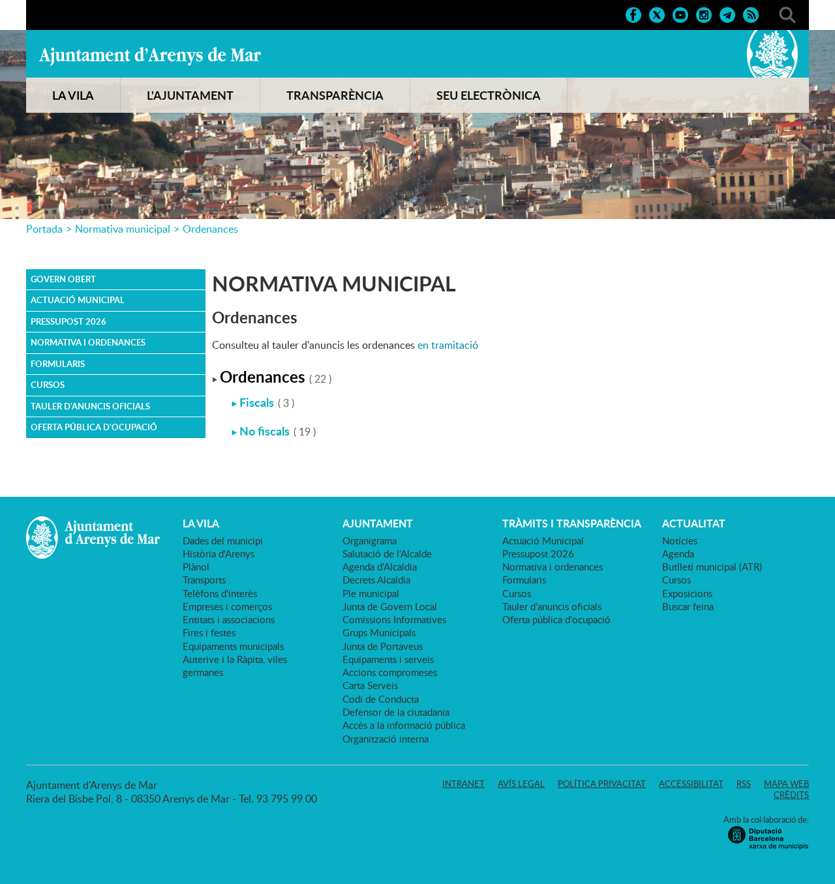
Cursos (48, 384)
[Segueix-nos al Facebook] (633, 14)
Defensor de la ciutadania (395, 711)
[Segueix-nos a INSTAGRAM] (703, 14)
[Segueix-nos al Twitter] (656, 14)
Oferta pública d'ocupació (94, 427)
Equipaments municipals (233, 646)
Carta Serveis (370, 685)
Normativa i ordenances (88, 342)
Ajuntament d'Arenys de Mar (150, 56)
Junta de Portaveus (382, 646)
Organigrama (369, 540)
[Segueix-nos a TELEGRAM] (727, 14)
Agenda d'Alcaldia (379, 566)
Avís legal (521, 783)
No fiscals (264, 430)
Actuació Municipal (78, 300)
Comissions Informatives (394, 619)
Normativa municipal (122, 229)
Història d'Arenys (218, 553)
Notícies (679, 540)
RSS (743, 783)
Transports (204, 579)
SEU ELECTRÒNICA (488, 95)
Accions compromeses (389, 672)
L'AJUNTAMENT (190, 95)
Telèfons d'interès (220, 593)
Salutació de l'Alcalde (387, 553)
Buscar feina (688, 606)
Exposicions (687, 593)
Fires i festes (209, 632)
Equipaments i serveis (388, 659)
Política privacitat (602, 783)
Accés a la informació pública (403, 724)
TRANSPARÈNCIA (335, 95)
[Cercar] (787, 14)
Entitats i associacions (229, 619)
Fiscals (256, 402)
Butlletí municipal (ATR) (712, 566)
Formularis (58, 364)
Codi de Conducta (380, 698)
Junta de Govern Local (389, 606)
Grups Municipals (379, 632)
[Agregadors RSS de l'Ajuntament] (750, 14)
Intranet (463, 783)
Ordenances (210, 229)
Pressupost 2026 (68, 321)
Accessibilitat (691, 783)
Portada (44, 229)
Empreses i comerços (227, 606)
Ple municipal (370, 593)
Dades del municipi (223, 540)
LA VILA (73, 95)
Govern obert (63, 279)
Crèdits (791, 795)
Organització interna (385, 738)
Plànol (196, 566)
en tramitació (448, 345)
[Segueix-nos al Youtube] (680, 14)
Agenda (678, 553)
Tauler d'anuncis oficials (90, 406)
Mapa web (786, 783)
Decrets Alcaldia (376, 579)
